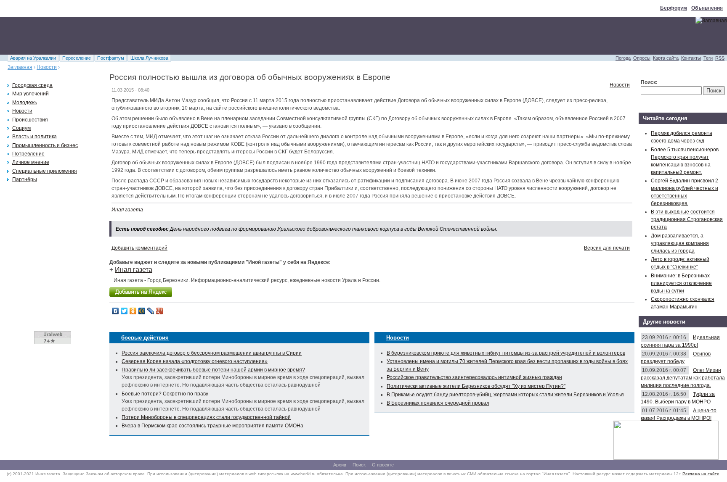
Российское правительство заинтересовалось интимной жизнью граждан (474, 377)
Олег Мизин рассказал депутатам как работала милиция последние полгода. (683, 377)
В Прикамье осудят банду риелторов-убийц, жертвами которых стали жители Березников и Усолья (505, 395)
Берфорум (673, 8)
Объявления (707, 8)
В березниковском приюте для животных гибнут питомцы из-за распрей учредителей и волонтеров (506, 353)
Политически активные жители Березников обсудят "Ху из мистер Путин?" (476, 386)
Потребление (28, 154)
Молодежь (24, 102)
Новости (47, 67)
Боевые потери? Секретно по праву (165, 394)
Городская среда (32, 85)
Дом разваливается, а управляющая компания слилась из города (680, 243)
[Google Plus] (159, 311)
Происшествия (30, 120)
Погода (623, 58)
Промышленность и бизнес (45, 145)
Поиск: (649, 82)
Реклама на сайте (700, 473)
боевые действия (145, 338)
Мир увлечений (30, 94)
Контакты (691, 58)
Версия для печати (607, 248)
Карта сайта (666, 58)
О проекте (383, 464)
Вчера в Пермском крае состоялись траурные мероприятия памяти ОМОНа (212, 426)
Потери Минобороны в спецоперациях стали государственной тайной (206, 417)
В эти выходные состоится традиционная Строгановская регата (687, 219)
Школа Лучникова (149, 58)
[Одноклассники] (133, 311)
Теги (708, 58)
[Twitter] (124, 311)
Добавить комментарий (139, 248)
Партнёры (24, 179)
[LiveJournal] (150, 311)
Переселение (76, 58)
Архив (339, 464)
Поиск (359, 464)
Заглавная (20, 67)
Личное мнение (30, 162)
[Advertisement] (153, 36)
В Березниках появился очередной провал (438, 403)
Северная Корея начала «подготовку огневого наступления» (195, 361)
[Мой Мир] (142, 311)
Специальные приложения (44, 171)
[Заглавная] (711, 21)
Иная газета (127, 210)
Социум (21, 128)
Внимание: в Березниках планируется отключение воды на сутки (681, 283)
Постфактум (110, 58)
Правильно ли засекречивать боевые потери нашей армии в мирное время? (213, 370)
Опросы (641, 58)
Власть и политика (34, 137)
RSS (719, 58)
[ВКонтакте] (115, 311)
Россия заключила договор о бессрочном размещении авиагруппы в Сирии (212, 353)
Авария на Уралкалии (33, 58)
